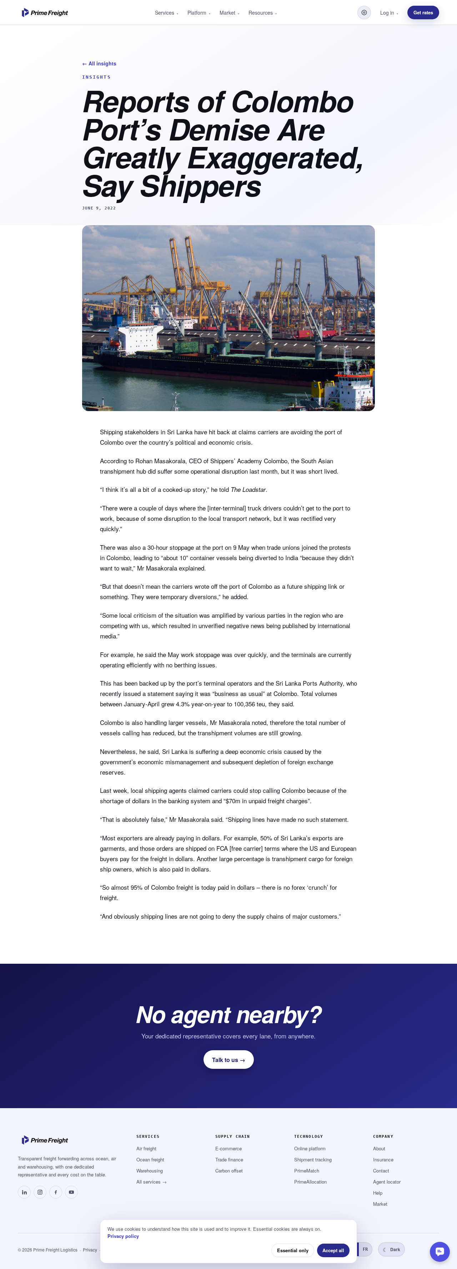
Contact (381, 1170)
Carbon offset (229, 1170)
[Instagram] (40, 1192)
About (379, 1148)
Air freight (146, 1148)
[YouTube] (71, 1192)
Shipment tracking (313, 1159)
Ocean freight (150, 1159)
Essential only (292, 1250)
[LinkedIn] (24, 1192)
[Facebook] (55, 1192)
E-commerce (228, 1148)
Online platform (310, 1148)
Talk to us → (228, 1060)
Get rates (423, 12)
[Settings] (364, 12)
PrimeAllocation (310, 1181)
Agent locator (387, 1181)
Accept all (333, 1250)
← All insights (99, 63)
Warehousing (149, 1170)
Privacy (90, 1249)
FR (365, 1249)
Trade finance (229, 1159)
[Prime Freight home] (46, 12)
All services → (151, 1181)
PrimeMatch (306, 1170)
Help (377, 1192)
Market (380, 1203)
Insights (96, 77)
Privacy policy (123, 1236)
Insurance (383, 1159)
